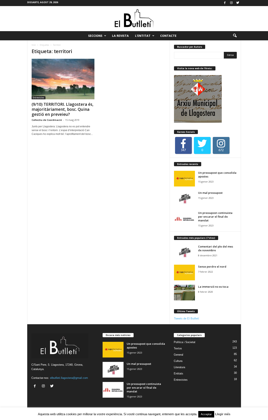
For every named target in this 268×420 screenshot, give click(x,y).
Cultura (178, 361)
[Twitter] (237, 3)
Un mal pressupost (210, 193)
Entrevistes (38, 97)
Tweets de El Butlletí (186, 318)
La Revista (120, 36)
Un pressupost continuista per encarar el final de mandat (215, 216)
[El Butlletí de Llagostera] (134, 18)
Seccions (95, 36)
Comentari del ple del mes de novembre (215, 248)
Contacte (168, 36)
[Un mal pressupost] (184, 199)
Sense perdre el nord (212, 266)
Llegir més (222, 414)
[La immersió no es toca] (184, 292)
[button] (234, 35)
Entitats (178, 373)
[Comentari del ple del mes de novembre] (184, 252)
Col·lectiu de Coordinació (47, 119)
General (178, 354)
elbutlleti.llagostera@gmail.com (69, 377)
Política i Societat (184, 342)
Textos (178, 348)
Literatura (179, 367)
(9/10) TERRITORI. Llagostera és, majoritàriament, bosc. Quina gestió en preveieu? (62, 109)
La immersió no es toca (213, 287)
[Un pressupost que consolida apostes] (184, 178)
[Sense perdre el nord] (184, 272)
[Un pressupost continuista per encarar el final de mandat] (184, 219)
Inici (34, 44)
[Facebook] (224, 3)
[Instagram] (231, 3)
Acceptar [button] (206, 414)
